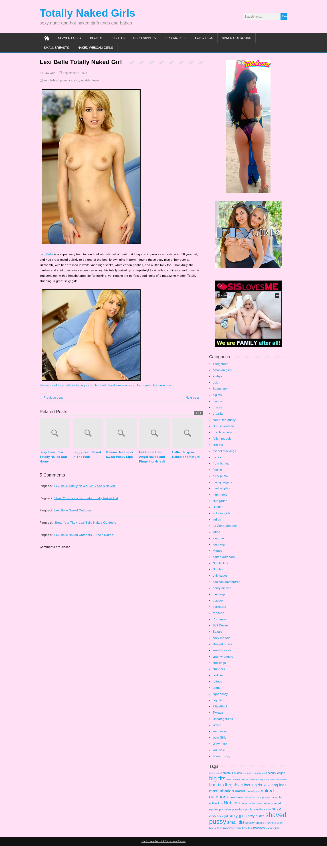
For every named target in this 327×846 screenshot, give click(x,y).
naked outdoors (236, 38)
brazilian (218, 413)
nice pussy (263, 797)
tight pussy (220, 694)
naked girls (253, 791)
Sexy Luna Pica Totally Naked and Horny (53, 456)
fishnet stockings (224, 451)
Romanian (220, 619)
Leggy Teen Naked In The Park (87, 454)
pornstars (66, 80)
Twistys (218, 712)
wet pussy (220, 731)
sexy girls (238, 815)
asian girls (248, 773)
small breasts (56, 47)
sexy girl (222, 816)
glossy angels (222, 482)
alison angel (215, 773)
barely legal (260, 773)
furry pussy (220, 476)
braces (217, 407)
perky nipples (222, 588)
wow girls (272, 828)
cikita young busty (260, 779)
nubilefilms (216, 803)
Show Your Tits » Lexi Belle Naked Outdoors (85, 522)
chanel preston (241, 779)
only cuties (220, 575)
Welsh (217, 725)
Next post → (194, 397)
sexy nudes (256, 816)
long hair (219, 538)
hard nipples (144, 38)
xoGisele (219, 750)
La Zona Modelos (225, 525)
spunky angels (223, 656)
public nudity (254, 809)
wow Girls (219, 737)
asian (216, 382)
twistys (259, 828)
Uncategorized (223, 719)
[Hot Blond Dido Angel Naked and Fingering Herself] (155, 434)
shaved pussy (69, 38)
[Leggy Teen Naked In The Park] (89, 434)
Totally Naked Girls (87, 13)
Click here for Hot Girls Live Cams (163, 841)
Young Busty (221, 756)
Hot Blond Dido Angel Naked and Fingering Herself (152, 456)
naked (240, 791)
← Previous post (51, 397)
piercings (219, 594)
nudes (252, 803)
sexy (267, 809)
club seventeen (223, 426)
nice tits (276, 797)
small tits (235, 822)
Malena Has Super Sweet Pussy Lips (119, 454)
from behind (51, 80)
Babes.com (220, 388)
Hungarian (220, 501)
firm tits (218, 444)
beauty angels (277, 773)
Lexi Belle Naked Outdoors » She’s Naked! (84, 535)
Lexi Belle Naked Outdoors (73, 510)
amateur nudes (232, 773)
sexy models (175, 38)
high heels (220, 494)
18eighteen (220, 363)
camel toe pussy (224, 420)
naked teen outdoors (242, 797)
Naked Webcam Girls (95, 47)
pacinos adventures (226, 582)
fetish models (222, 438)
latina (216, 532)
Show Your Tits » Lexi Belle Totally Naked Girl (86, 498)
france (217, 457)
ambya (217, 376)
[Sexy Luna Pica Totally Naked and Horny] (56, 434)
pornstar (225, 809)
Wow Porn (220, 743)
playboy (218, 600)
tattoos (217, 681)
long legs (204, 38)
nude (244, 803)
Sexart (217, 631)
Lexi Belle (46, 254)
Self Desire (220, 625)
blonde (96, 38)
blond (229, 779)
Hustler (218, 507)
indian (217, 519)
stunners (219, 669)
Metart (217, 550)
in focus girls (221, 513)
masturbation (221, 791)
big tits (118, 38)
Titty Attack (220, 706)
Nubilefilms (220, 563)
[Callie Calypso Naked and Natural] (188, 434)
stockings (219, 662)
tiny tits (217, 700)
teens (95, 80)
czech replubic (223, 432)
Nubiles (218, 569)
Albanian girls (222, 370)
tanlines (218, 675)
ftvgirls (217, 469)
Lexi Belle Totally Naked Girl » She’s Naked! (85, 486)
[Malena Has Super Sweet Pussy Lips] (122, 434)
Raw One (49, 73)
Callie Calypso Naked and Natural (186, 454)
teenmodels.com (229, 828)
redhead (218, 613)
